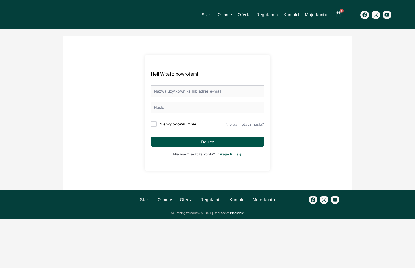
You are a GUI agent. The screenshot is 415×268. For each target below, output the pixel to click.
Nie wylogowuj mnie (177, 124)
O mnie (225, 14)
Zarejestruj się (229, 154)
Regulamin (267, 14)
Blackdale (237, 213)
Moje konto (316, 14)
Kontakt (291, 14)
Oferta (244, 14)
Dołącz (207, 141)
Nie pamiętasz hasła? (245, 124)
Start (207, 14)
